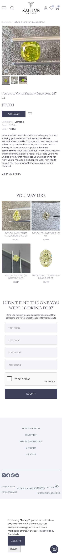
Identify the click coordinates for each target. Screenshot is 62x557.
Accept (16, 540)
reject (14, 548)
